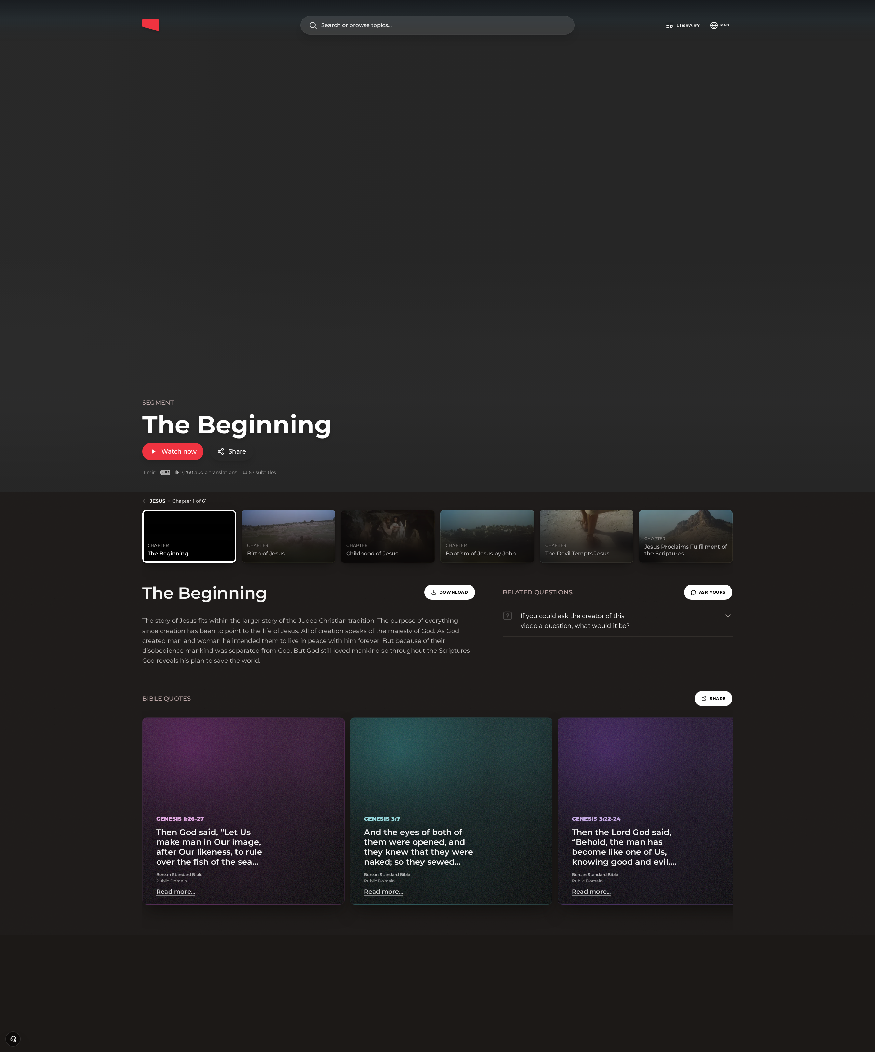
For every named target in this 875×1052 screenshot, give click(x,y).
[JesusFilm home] (150, 25)
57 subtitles (262, 472)
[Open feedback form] (13, 1039)
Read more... (175, 892)
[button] (708, 592)
